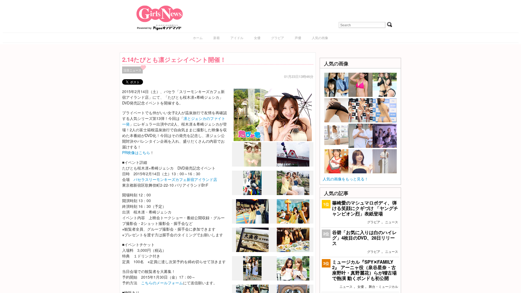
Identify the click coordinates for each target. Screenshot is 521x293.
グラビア (277, 37)
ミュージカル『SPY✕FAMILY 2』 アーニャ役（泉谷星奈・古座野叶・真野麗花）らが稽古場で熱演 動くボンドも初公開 (364, 270)
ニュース (391, 221)
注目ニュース (132, 70)
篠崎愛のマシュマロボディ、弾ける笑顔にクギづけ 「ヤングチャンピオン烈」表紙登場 (365, 208)
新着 (216, 37)
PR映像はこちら (136, 152)
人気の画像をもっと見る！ (345, 178)
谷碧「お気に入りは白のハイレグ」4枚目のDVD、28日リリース (364, 237)
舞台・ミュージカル (383, 286)
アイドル (236, 37)
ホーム (198, 37)
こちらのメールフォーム (162, 282)
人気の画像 (320, 37)
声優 (298, 37)
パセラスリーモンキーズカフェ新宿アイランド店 (175, 179)
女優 (257, 37)
